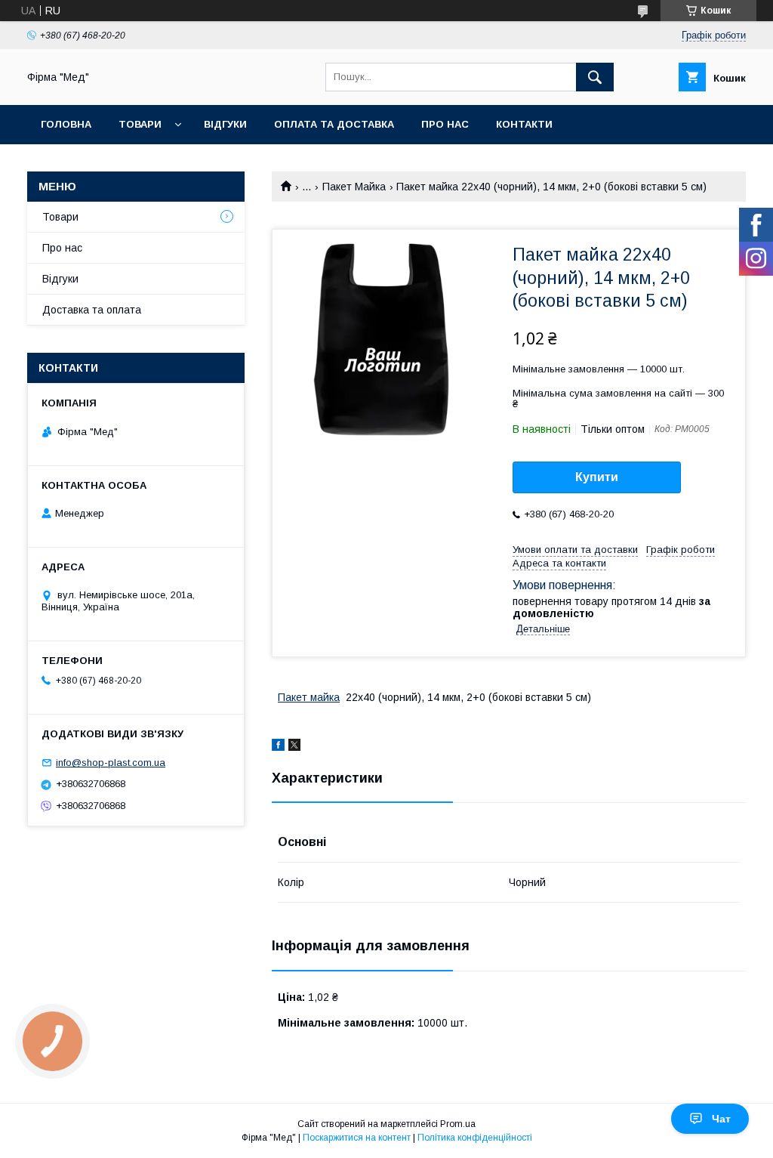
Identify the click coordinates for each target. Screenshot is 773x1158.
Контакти (524, 124)
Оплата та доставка (334, 124)
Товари (140, 124)
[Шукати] (595, 77)
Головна (66, 124)
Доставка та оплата (91, 310)
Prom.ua (458, 1124)
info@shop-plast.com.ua (110, 762)
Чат (721, 1119)
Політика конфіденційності (474, 1137)
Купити (596, 477)
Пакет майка (309, 697)
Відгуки (225, 124)
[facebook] (278, 747)
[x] (294, 747)
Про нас (445, 124)
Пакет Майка (354, 187)
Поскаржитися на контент (357, 1137)
